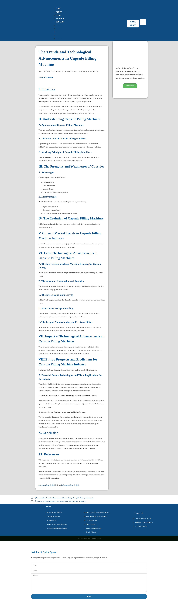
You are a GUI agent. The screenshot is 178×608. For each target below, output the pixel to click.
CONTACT (60, 22)
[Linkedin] (130, 92)
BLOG (58, 32)
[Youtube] (136, 92)
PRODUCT (60, 35)
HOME (58, 25)
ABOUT (59, 28)
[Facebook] (124, 92)
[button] (143, 26)
